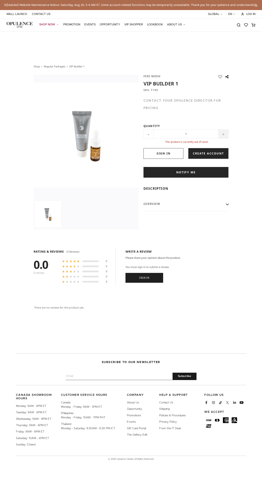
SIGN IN (164, 153)
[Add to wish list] (220, 77)
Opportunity (134, 409)
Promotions (134, 415)
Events (131, 422)
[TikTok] (220, 403)
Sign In (144, 277)
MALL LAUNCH (17, 14)
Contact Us (166, 402)
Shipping (164, 409)
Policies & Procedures (172, 415)
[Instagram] (213, 403)
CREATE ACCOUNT (208, 153)
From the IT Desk (170, 428)
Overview (151, 204)
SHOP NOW (47, 24)
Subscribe (184, 376)
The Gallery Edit (137, 434)
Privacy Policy (168, 422)
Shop (37, 66)
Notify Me (186, 172)
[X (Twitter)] (227, 403)
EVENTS (90, 24)
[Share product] (226, 77)
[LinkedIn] (235, 403)
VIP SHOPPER (133, 24)
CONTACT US (41, 14)
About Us (133, 402)
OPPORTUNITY (110, 24)
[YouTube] (241, 403)
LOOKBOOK (155, 24)
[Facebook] (206, 403)
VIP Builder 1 (77, 66)
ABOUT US (174, 24)
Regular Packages (54, 66)
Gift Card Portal (136, 428)
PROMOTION (71, 24)
